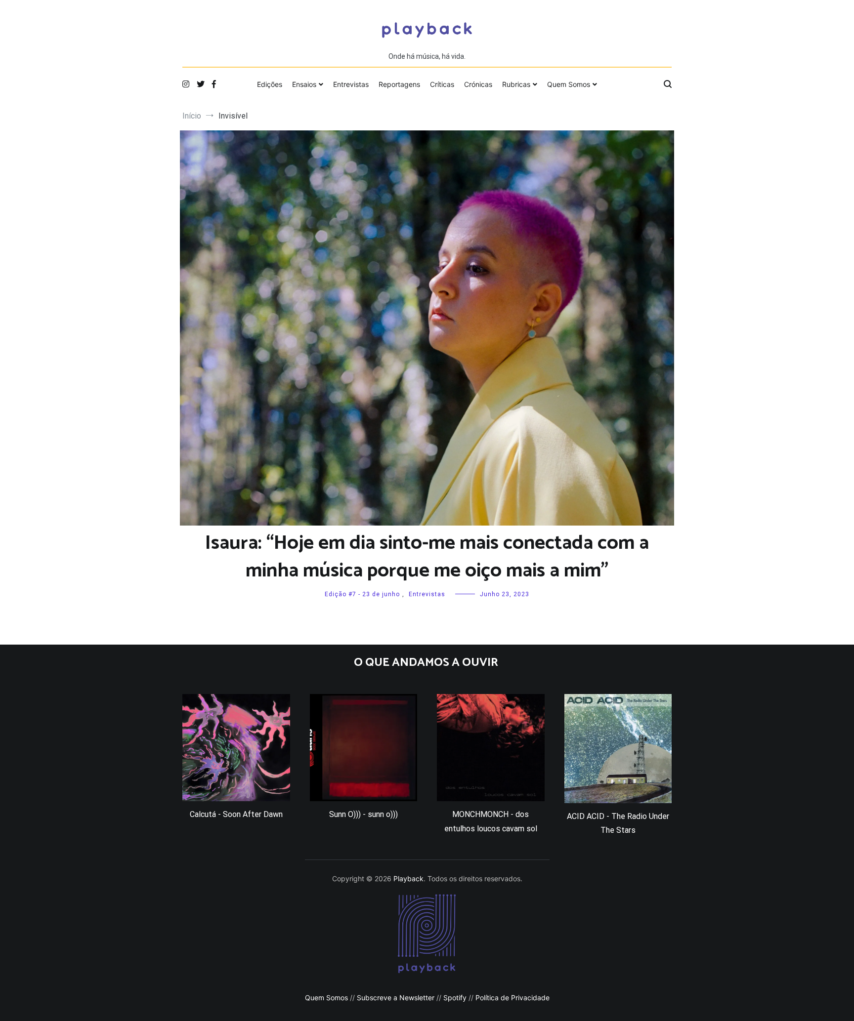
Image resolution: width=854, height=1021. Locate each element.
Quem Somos (568, 84)
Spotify (455, 997)
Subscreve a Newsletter (395, 997)
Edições (269, 84)
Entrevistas (351, 84)
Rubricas (516, 84)
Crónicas (478, 84)
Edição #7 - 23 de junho (362, 594)
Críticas (442, 84)
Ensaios (304, 84)
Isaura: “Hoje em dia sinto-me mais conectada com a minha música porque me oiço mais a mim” (427, 557)
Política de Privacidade (512, 997)
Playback (408, 878)
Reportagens (399, 84)
